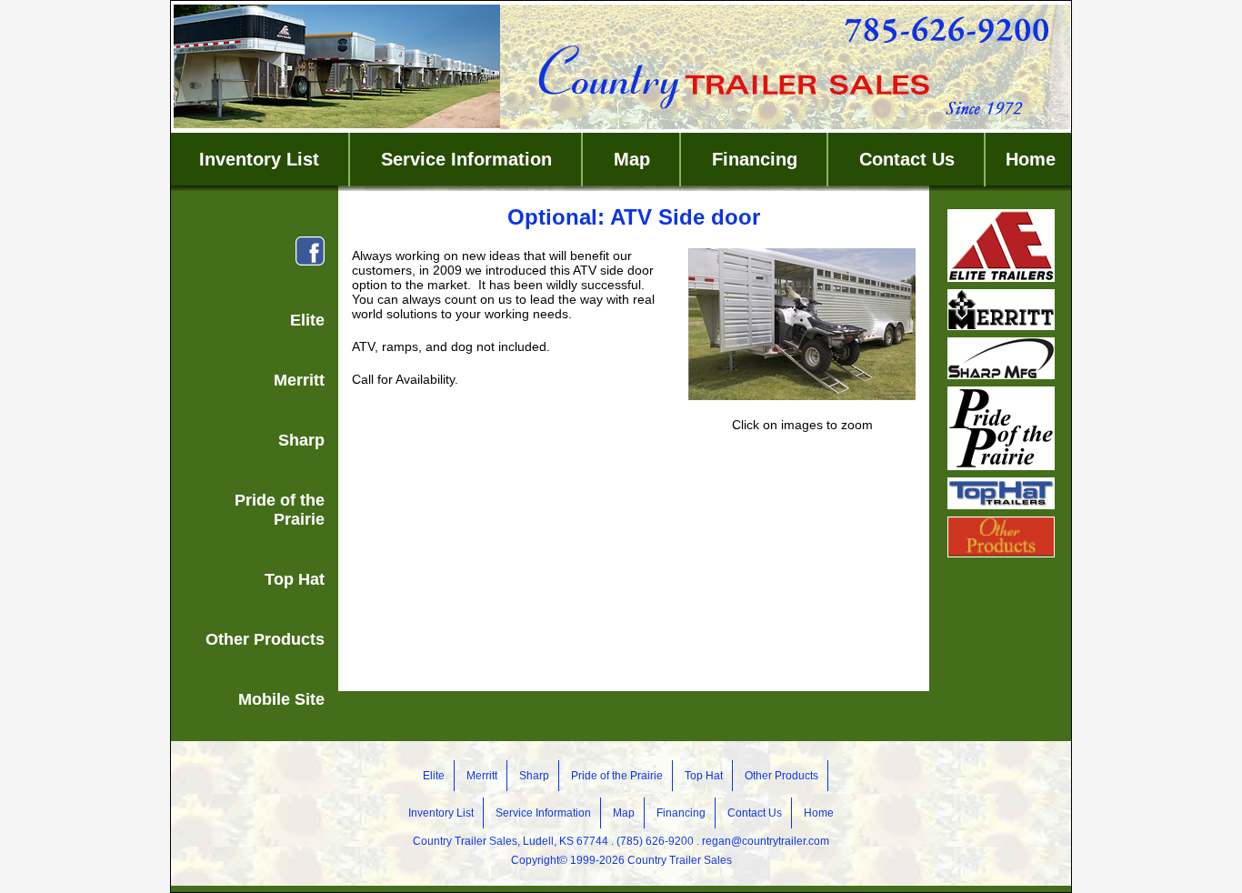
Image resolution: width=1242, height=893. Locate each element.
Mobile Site (281, 699)
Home (1031, 159)
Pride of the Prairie (280, 509)
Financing (754, 159)
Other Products (265, 639)
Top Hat (295, 579)
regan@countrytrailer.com (765, 841)
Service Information (466, 159)
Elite (307, 320)
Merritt (299, 380)
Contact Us (907, 159)
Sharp (301, 440)
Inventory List (259, 159)
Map (632, 159)
